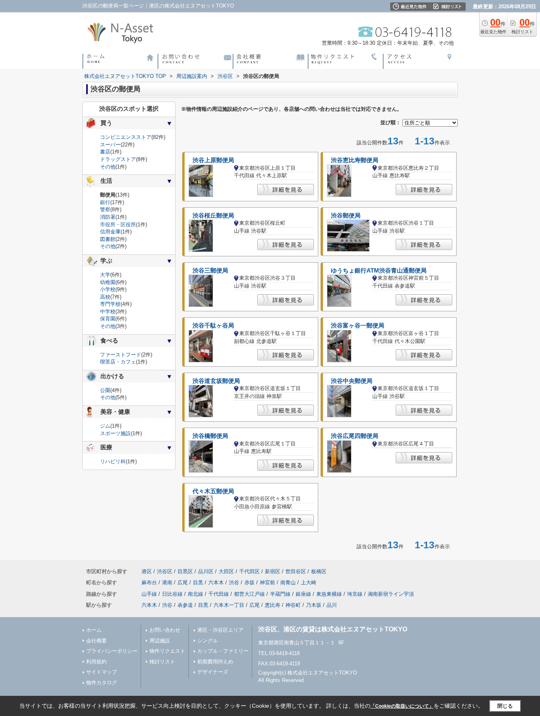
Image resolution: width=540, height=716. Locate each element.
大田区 (226, 571)
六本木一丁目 (228, 605)
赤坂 (249, 582)
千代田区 (249, 571)
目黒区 (185, 571)
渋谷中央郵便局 (351, 381)
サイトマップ (101, 672)
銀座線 (303, 594)
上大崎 (308, 582)
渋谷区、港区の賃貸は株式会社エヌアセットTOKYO (332, 629)
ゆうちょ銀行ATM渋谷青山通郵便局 (379, 270)
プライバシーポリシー (112, 651)
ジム (105, 426)
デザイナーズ (212, 672)
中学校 (107, 311)
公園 (105, 390)
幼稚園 (107, 282)
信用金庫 (110, 232)
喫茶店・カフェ (118, 362)
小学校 (107, 289)
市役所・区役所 (118, 224)
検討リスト (162, 662)
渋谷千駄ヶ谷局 (213, 325)
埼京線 (355, 594)
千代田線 (218, 594)
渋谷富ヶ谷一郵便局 (357, 325)
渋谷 (234, 582)
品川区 (205, 571)
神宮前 (267, 582)
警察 (105, 209)
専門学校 (110, 304)
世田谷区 (295, 571)
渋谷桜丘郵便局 (213, 215)
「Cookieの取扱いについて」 (402, 706)
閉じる (505, 706)
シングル (207, 641)
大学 (105, 275)
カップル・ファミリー (223, 651)
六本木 (216, 582)
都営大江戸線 (249, 594)
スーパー (110, 145)
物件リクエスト (167, 651)
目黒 (198, 582)
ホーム (94, 630)
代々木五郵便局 (213, 491)
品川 (332, 605)
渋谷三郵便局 (210, 270)
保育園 (107, 319)
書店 (105, 152)
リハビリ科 (113, 461)
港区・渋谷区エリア (220, 630)
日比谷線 (172, 594)
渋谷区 (164, 571)
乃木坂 (313, 605)
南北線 (195, 594)
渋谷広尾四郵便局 (354, 436)
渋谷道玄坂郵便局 (216, 381)
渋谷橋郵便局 (210, 436)
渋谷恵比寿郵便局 (354, 160)
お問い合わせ (164, 630)
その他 (107, 167)
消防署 (107, 217)
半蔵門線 (280, 594)
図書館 (107, 239)
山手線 (149, 594)
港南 (167, 582)
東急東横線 (329, 594)
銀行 (105, 202)
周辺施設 (159, 641)
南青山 (288, 582)
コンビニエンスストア (125, 137)
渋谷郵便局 (346, 215)
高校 (105, 297)
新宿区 (272, 571)
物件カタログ (101, 683)
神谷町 (293, 605)
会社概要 (96, 641)
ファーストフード (120, 355)
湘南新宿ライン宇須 (391, 594)
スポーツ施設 (115, 433)
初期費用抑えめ (215, 662)
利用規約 (96, 662)
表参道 (185, 605)
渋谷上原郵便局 (213, 160)
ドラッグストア (118, 159)
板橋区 (319, 571)
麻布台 (149, 582)
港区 (147, 571)
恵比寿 (272, 605)
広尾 (182, 582)
